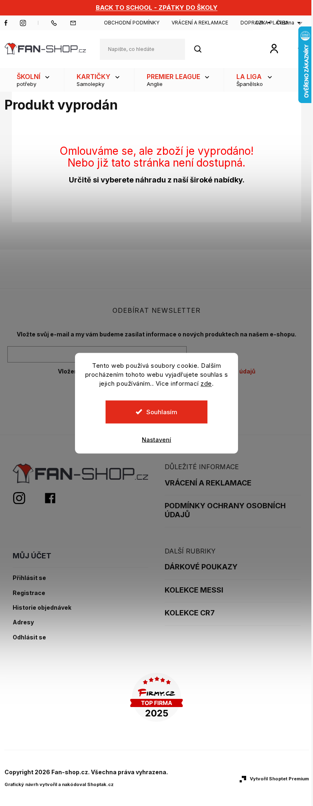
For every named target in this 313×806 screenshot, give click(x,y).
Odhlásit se (29, 637)
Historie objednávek (42, 607)
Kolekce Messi (194, 590)
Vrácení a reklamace (200, 23)
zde (206, 383)
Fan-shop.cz (6, 23)
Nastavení (156, 439)
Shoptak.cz (100, 784)
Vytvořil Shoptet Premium (279, 779)
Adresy (23, 622)
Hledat (202, 49)
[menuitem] (34, 80)
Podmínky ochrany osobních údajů (225, 510)
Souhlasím (161, 411)
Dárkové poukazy (201, 566)
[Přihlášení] (274, 48)
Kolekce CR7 (190, 612)
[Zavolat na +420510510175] (60, 23)
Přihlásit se (29, 578)
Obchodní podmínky (131, 23)
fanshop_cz (23, 23)
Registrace (29, 593)
